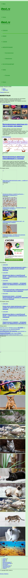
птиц (25, 331)
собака (15, 333)
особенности (5, 331)
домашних (6, 327)
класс (24, 327)
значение (11, 327)
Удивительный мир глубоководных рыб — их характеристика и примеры (13, 222)
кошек (1, 329)
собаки (19, 333)
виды (4, 327)
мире (10, 329)
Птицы (4, 568)
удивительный (12, 334)
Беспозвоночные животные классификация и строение (13, 157)
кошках (7, 329)
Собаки (5, 41)
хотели (21, 334)
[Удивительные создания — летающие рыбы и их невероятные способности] (10, 206)
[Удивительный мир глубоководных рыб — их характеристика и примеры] (10, 220)
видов (1, 327)
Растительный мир (8, 64)
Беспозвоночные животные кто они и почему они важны (15, 125)
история (20, 327)
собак (12, 333)
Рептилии (7, 75)
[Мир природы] (5, 10)
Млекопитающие (8, 47)
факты (18, 334)
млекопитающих (15, 329)
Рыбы (4, 69)
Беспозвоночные (9, 52)
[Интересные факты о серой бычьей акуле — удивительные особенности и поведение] (10, 192)
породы (14, 331)
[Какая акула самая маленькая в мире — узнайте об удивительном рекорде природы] (10, 179)
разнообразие (5, 333)
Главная (2, 92)
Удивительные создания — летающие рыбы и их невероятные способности (14, 208)
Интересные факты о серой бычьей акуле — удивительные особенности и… (13, 195)
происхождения (20, 331)
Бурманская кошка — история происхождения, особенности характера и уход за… (14, 235)
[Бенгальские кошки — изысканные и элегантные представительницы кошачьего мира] (12, 526)
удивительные (4, 334)
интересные (15, 327)
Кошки (4, 36)
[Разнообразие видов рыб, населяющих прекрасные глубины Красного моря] (12, 555)
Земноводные (8, 58)
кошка (4, 329)
